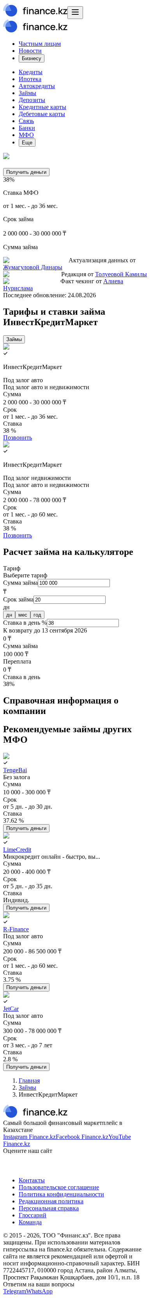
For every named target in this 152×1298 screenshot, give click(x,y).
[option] (9, 615)
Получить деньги (26, 172)
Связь (26, 121)
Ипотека (30, 79)
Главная (29, 1080)
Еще (27, 143)
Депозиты (32, 100)
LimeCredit (17, 849)
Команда (30, 1222)
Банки (27, 128)
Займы (27, 93)
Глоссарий (32, 1215)
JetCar (11, 1008)
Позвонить (17, 437)
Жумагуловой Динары (32, 267)
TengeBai (15, 770)
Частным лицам (40, 43)
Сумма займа (20, 582)
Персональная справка (49, 1208)
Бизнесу (31, 58)
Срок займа (18, 599)
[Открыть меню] (75, 12)
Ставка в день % (25, 622)
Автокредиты (37, 86)
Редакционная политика (51, 1201)
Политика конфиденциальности (61, 1194)
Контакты (32, 1180)
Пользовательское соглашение (59, 1187)
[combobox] (76, 572)
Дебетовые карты (42, 114)
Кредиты (30, 72)
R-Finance (16, 929)
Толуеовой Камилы (121, 274)
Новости (30, 50)
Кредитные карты (42, 107)
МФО (26, 135)
